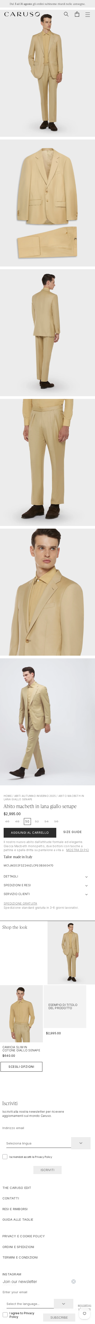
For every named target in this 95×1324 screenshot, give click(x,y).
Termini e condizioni (20, 1257)
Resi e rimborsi (15, 1209)
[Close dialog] (73, 1281)
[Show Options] (81, 1143)
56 (56, 821)
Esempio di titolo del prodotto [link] (63, 1006)
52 (37, 821)
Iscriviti (47, 1170)
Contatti (10, 1198)
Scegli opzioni (21, 1066)
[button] (66, 14)
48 (17, 821)
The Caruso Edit (16, 1188)
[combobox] (38, 1143)
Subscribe (59, 1317)
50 (27, 821)
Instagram (11, 1274)
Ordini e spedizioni (18, 1247)
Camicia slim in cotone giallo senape (21, 1049)
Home (8, 795)
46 (7, 821)
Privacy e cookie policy (23, 1236)
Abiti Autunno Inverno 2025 (35, 795)
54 (47, 821)
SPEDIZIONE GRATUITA (20, 903)
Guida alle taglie (17, 1219)
